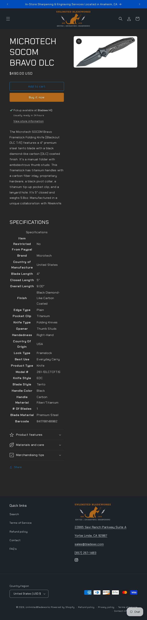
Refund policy (19, 531)
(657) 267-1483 (85, 553)
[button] (8, 19)
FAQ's (13, 549)
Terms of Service (21, 523)
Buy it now (37, 97)
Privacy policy (106, 607)
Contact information (125, 611)
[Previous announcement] (7, 4)
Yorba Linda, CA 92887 (91, 536)
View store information (28, 121)
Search (14, 514)
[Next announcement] (139, 4)
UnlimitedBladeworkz (38, 607)
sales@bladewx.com (89, 544)
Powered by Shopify (63, 607)
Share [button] (18, 467)
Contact (15, 540)
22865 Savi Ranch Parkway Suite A (100, 527)
